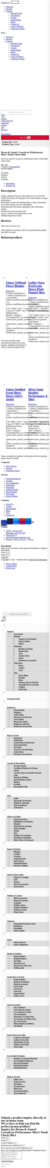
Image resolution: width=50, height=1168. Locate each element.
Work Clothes (19, 931)
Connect (9, 11)
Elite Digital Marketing (38, 560)
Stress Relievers (20, 1093)
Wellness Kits (19, 968)
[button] (25, 33)
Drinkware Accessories (23, 726)
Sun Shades (18, 1026)
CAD (26, 2)
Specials (9, 9)
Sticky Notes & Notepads (23, 840)
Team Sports (19, 886)
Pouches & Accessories (23, 754)
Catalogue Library (18, 29)
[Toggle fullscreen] (7, 1164)
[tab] (27, 183)
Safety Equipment (21, 945)
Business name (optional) (11, 1145)
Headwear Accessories (27, 660)
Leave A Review (17, 26)
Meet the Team (16, 13)
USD (17, 2)
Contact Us (5, 3)
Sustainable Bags (20, 1068)
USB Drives (18, 807)
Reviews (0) (10, 186)
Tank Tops (23, 689)
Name (3, 552)
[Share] (4, 1164)
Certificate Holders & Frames (26, 768)
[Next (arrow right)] (4, 1166)
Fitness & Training (21, 877)
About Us (9, 7)
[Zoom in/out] (9, 1164)
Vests (21, 670)
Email (3, 555)
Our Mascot (15, 15)
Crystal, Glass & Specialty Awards (27, 773)
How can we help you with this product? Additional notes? (23, 1150)
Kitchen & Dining (21, 865)
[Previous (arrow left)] (2, 1166)
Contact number (7, 1143)
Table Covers (19, 996)
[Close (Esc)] (2, 1164)
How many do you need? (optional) (15, 1148)
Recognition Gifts (21, 787)
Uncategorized (14, 167)
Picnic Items (18, 912)
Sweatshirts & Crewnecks (29, 685)
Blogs (13, 22)
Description (10, 183)
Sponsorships (16, 20)
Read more (10, 291)
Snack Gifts (18, 1047)
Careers (14, 18)
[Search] (3, 116)
